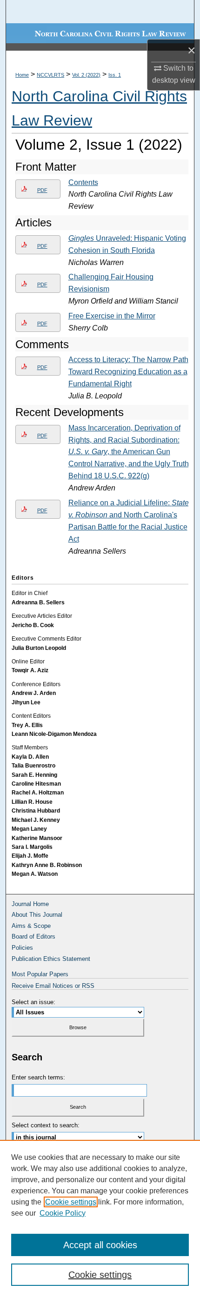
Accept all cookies (100, 1245)
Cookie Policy (63, 1213)
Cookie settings (70, 1202)
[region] (100, 1218)
